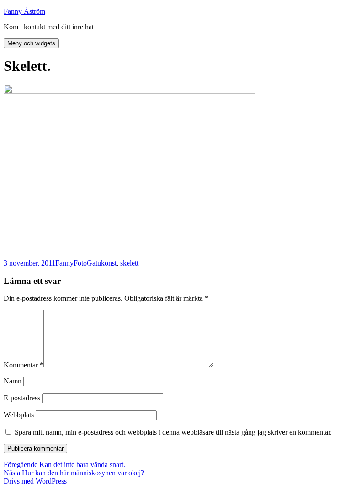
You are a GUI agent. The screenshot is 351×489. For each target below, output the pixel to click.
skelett (129, 263)
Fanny (64, 263)
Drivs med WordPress (35, 481)
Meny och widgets (31, 43)
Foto (80, 263)
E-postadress (22, 398)
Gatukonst (102, 263)
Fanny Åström (24, 11)
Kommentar (23, 365)
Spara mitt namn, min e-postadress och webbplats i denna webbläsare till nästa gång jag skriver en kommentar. (173, 432)
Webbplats (19, 415)
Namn (12, 381)
